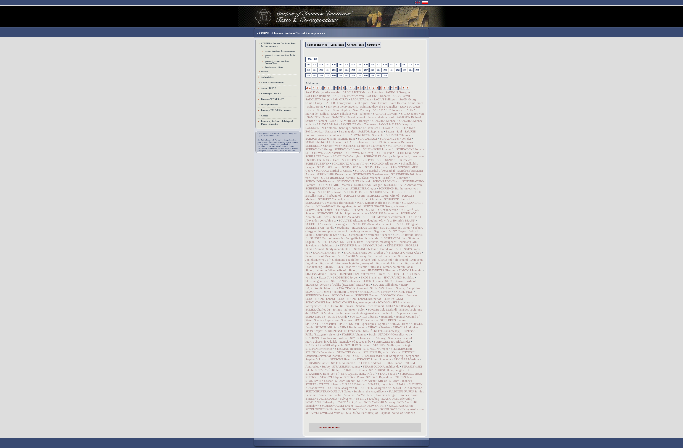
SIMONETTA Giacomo (381, 270)
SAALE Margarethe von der (322, 92)
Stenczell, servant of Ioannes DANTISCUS (332, 356)
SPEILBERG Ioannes (393, 320)
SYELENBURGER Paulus (321, 398)
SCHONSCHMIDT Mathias (335, 185)
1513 (391, 65)
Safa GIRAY (340, 99)
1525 (353, 70)
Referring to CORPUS (271, 93)
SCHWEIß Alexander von (382, 210)
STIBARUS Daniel (317, 363)
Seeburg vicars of (361, 231)
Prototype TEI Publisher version (276, 110)
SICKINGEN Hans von (327, 252)
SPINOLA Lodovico (405, 327)
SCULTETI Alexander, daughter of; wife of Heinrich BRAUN (377, 220)
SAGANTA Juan (361, 99)
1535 (417, 70)
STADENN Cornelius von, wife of (326, 338)
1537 (314, 75)
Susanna (349, 395)
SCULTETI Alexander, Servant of (374, 224)
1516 (410, 65)
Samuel (322, 121)
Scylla (330, 227)
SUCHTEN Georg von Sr (375, 388)
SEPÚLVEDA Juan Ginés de (401, 238)
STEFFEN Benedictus (318, 348)
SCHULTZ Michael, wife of (335, 199)
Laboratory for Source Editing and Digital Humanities (277, 122)
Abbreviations (267, 77)
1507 (353, 65)
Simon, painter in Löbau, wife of (325, 270)
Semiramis (372, 234)
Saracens (330, 131)
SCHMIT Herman (376, 167)
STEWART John (367, 359)
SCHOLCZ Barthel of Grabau (334, 170)
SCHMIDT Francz (328, 167)
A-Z (308, 88)
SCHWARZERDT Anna (349, 210)
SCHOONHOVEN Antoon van (403, 185)
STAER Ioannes (360, 338)
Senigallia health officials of (364, 238)
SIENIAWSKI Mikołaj (352, 256)
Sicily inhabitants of (339, 249)
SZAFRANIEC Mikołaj (319, 402)
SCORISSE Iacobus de (384, 213)
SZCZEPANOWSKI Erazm (336, 405)
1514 (397, 65)
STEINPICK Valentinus (320, 352)
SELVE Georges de (351, 234)
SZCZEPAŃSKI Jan (401, 405)
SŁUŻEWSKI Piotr (382, 288)
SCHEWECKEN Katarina (326, 153)
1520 (321, 70)
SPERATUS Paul (348, 323)
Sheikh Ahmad (314, 249)
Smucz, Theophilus (408, 288)
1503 (327, 65)
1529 (378, 70)
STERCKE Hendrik (342, 359)
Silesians (375, 267)
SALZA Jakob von (412, 113)
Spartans (346, 320)
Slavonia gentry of (317, 281)
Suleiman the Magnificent (370, 391)
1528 (372, 70)
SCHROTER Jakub (330, 192)
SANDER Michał (327, 124)
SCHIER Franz (385, 153)
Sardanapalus (347, 131)
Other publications (269, 104)
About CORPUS (268, 88)
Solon (361, 309)
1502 (321, 65)
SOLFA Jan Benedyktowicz (403, 306)
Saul (399, 131)
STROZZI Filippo (331, 377)
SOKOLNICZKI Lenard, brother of (359, 299)
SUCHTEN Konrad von (407, 388)
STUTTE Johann (329, 384)
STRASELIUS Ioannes (346, 366)
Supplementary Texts (274, 67)
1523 (340, 70)
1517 (417, 65)
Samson (310, 121)
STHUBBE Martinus (406, 359)
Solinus (337, 309)
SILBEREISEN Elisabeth (339, 267)
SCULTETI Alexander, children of (384, 217)
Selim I (413, 231)
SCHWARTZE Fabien (318, 210)
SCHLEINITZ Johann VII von (350, 163)
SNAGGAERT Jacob (318, 291)
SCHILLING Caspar (317, 156)
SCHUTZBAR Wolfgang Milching (378, 202)
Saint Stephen (342, 110)
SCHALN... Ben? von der (396, 138)
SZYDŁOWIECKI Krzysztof (360, 409)
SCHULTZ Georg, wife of (383, 195)
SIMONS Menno (315, 274)
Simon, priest (356, 270)
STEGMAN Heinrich (348, 348)
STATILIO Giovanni (357, 345)
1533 (404, 70)
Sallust (324, 113)
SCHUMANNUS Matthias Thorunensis (329, 202)
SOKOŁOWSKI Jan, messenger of (353, 302)
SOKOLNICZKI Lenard (320, 299)
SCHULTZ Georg (354, 195)
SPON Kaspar (313, 331)
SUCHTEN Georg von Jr (342, 388)
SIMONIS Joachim (410, 270)
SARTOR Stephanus (370, 131)
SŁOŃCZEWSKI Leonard (352, 288)
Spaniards (387, 316)
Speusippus (368, 323)
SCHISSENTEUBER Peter (358, 160)
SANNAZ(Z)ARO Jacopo (394, 124)
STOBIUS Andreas (369, 363)
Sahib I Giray (313, 103)
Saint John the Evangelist (342, 106)
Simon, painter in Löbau (398, 267)
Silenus (362, 267)
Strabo (326, 366)
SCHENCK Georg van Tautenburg (364, 145)
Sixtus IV (324, 277)
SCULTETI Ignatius (409, 224)
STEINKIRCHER (401, 348)
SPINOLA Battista (379, 327)
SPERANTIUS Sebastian (320, 323)
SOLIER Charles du (317, 309)
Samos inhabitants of (381, 117)
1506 (346, 65)
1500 (308, 65)
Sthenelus (385, 359)
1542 (346, 75)
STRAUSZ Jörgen (411, 373)
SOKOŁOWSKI (393, 299)
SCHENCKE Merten (400, 145)
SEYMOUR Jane (350, 245)
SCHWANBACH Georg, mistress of (385, 206)
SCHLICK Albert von (385, 163)
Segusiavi (380, 231)
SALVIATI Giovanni (385, 113)
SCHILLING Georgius (347, 156)
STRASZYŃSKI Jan (327, 370)
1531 (391, 70)
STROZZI (311, 377)
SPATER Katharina (366, 320)
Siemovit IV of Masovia (320, 256)
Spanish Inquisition (326, 320)
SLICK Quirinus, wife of (400, 281)
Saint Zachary (361, 110)
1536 (308, 75)
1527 (366, 70)
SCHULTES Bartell (356, 192)
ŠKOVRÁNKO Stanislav (398, 277)
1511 (378, 65)
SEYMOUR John (373, 245)
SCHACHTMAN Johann (320, 138)
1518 (308, 70)
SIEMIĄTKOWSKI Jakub (405, 252)
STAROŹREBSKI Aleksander (392, 341)
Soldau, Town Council (370, 306)
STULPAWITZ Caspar (319, 380)
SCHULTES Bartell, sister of (387, 192)
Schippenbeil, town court (408, 156)
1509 (366, 65)
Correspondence (317, 44)
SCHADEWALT (367, 138)
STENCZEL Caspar (349, 352)
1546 (372, 75)
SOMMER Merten (321, 313)
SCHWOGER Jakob (329, 213)
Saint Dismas (379, 103)
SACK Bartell (401, 96)
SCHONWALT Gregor (368, 185)
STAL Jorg (379, 338)
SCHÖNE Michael (368, 177)
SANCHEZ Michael (384, 121)
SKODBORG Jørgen (345, 277)
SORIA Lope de (315, 316)
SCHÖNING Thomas (395, 177)
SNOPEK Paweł (403, 291)
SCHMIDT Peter (352, 167)
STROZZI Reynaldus (379, 377)
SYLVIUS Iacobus (367, 398)
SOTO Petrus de (337, 316)
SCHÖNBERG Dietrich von (333, 174)
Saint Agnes (361, 103)
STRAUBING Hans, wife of (358, 373)
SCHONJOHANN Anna (320, 181)
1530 (385, 70)
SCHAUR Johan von (356, 142)
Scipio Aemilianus (355, 213)
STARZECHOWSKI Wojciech (324, 345)
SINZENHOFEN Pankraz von (356, 274)
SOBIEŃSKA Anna (317, 295)
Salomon (364, 113)
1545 (366, 75)
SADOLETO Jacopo (317, 99)
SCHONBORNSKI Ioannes (338, 177)
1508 (359, 65)
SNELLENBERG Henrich (375, 291)
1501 (314, 65)
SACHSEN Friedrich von (348, 96)
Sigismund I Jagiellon (382, 256)
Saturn (390, 131)
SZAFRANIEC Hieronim (396, 398)
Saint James (415, 103)
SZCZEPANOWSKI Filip (370, 405)
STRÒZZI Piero (354, 377)
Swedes (404, 395)
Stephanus (412, 356)
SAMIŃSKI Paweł (318, 117)
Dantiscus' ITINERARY (272, 99)
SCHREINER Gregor (363, 188)
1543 (353, 75)
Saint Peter (324, 110)
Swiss (415, 395)
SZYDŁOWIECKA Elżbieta (322, 409)
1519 (314, 70)
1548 (385, 75)
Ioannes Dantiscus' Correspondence (280, 51)
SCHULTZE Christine (368, 199)
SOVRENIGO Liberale (364, 316)
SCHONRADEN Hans (386, 181)
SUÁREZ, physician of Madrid (387, 384)
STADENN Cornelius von (394, 334)
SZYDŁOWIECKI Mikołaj (327, 413)
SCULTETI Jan (314, 227)
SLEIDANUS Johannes (345, 281)
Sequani (310, 242)
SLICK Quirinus (372, 281)
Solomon (350, 309)
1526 (359, 70)
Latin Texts (337, 44)
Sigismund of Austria (388, 263)
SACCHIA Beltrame (317, 96)
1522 (334, 70)
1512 (385, 65)
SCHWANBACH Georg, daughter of (338, 206)
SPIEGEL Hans (399, 323)
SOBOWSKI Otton (392, 295)
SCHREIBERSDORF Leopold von (326, 188)
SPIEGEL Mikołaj (326, 327)
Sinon (332, 274)
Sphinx (382, 323)
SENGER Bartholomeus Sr (326, 238)
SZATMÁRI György (349, 402)
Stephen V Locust (316, 359)
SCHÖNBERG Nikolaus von (371, 174)
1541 (340, 75)
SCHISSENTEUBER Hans (323, 160)
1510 (372, 65)
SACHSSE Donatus (378, 96)
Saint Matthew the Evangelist (378, 106)
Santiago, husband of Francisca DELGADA (366, 128)
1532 (398, 70)
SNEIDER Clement (345, 291)
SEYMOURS (395, 245)
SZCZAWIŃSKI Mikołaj (379, 402)
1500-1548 (311, 59)
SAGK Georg (407, 99)
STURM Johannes (400, 380)
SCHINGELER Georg (376, 156)
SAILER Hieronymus (338, 103)
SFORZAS (411, 245)
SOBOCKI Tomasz (366, 295)
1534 (410, 70)
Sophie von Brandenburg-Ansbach (357, 313)
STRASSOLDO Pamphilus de (381, 366)
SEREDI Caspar (328, 242)
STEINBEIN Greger (375, 348)
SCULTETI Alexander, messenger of (328, 224)
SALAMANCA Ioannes (387, 110)
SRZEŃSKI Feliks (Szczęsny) (381, 331)
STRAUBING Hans (355, 370)
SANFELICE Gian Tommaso (358, 124)
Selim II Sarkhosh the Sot (321, 234)
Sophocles (388, 313)
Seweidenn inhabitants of (321, 245)
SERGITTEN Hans (351, 242)
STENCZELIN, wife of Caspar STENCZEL (389, 352)
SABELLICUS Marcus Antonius (363, 92)
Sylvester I (347, 398)
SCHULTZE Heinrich (397, 199)
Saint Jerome (315, 106)
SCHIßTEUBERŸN (317, 163)
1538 (321, 75)
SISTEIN (393, 274)
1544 (359, 75)
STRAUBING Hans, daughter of (389, 370)
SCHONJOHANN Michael (353, 181)
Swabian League (386, 395)
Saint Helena (398, 103)
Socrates (412, 295)
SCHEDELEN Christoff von (322, 145)
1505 (340, 65)
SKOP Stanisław (371, 277)
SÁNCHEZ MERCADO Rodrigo (349, 121)
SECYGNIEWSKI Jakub (395, 227)
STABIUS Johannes (354, 334)
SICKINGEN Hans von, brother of (365, 252)
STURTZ (310, 384)
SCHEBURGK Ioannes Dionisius (392, 142)
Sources (264, 71)
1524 (346, 70)
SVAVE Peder (365, 395)
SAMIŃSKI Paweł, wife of (348, 117)
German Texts (355, 44)
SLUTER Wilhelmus (385, 284)
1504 (334, 65)
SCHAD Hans (346, 138)
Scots (327, 217)
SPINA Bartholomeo (352, 327)
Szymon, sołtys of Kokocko (397, 413)
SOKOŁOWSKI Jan (317, 302)
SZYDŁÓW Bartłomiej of (362, 413)
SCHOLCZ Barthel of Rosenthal (375, 170)
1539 (327, 75)
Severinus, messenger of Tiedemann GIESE (393, 242)
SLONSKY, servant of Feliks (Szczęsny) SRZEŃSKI (337, 284)
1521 (327, 70)
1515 (404, 65)
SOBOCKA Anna (342, 295)
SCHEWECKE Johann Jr (378, 149)
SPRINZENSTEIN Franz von (343, 331)
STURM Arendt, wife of (372, 380)
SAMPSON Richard (408, 117)
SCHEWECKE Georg (318, 149)
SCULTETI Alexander (346, 217)
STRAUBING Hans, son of (322, 373)
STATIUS (379, 345)
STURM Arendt (345, 380)
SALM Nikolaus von (344, 113)
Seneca (386, 234)
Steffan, (400, 345)
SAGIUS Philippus (385, 99)
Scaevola (377, 135)
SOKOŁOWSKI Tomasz (339, 306)
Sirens (381, 274)
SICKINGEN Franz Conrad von (373, 249)
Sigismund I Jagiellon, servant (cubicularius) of (362, 259)
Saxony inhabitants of (330, 135)
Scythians (343, 227)
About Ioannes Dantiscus (272, 82)
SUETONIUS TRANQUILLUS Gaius (328, 391)
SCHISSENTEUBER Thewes (394, 160)
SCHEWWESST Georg (359, 153)
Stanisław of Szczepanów (355, 341)
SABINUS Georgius (397, 92)
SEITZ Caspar (397, 231)
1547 (378, 75)
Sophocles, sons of (408, 313)
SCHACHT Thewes (398, 135)
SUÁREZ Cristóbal (354, 384)
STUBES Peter (404, 377)
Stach (372, 334)
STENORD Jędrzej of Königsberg (382, 356)
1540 (334, 75)
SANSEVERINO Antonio (321, 128)
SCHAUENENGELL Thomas (323, 142)
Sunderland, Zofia (330, 395)
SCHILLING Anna (407, 153)
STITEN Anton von (343, 363)
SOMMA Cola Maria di (382, 309)
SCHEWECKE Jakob (347, 149)
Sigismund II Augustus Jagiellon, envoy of (346, 263)
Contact (264, 115)
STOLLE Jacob (392, 363)
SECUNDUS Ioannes (364, 227)
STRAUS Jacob (387, 373)
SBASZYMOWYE (358, 135)
